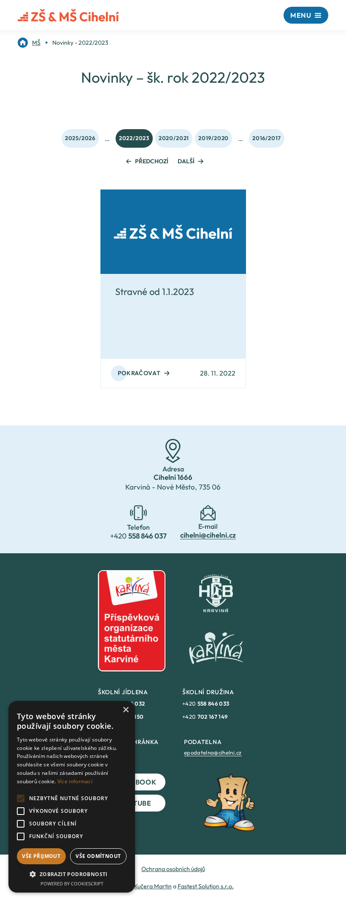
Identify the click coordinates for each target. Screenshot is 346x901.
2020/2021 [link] (174, 138)
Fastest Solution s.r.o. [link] (206, 886)
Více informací (74, 781)
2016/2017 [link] (266, 138)
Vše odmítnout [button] (98, 856)
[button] (72, 874)
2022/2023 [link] (134, 138)
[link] (29, 43)
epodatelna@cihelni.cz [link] (213, 752)
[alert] (71, 797)
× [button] (125, 710)
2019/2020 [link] (213, 138)
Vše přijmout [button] (41, 856)
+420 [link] (205, 703)
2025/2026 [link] (80, 138)
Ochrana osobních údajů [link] (173, 869)
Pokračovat (139, 373)
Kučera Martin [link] (153, 886)
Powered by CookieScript (72, 883)
